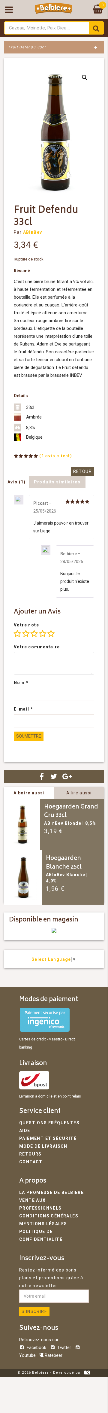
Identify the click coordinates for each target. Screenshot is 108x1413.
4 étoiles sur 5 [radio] (42, 633)
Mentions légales (43, 1223)
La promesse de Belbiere (51, 1192)
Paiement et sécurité (47, 1138)
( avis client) (55, 455)
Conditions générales (48, 1216)
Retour (82, 471)
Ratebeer (53, 1355)
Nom (21, 682)
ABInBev (32, 232)
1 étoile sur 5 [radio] (17, 633)
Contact (31, 1161)
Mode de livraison (43, 1146)
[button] (84, 77)
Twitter (64, 1347)
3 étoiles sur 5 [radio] (34, 633)
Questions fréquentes (49, 1122)
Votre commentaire (37, 646)
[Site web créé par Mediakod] (87, 1373)
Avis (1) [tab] (17, 482)
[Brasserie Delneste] (54, 931)
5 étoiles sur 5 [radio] (51, 633)
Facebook (36, 1347)
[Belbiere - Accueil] (53, 9)
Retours (30, 1154)
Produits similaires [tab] (57, 482)
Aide (24, 1130)
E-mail (23, 709)
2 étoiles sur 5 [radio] (25, 633)
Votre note (26, 625)
